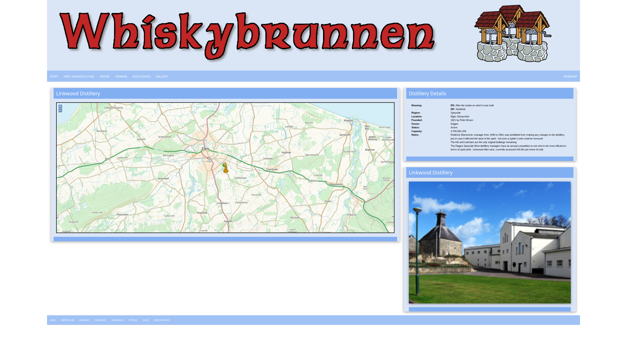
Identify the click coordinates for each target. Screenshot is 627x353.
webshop (570, 76)
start (54, 76)
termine (121, 76)
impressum (67, 320)
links (53, 320)
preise (105, 76)
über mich (118, 320)
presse (133, 320)
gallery (162, 76)
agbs (146, 320)
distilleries (141, 76)
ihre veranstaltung (79, 76)
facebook (100, 320)
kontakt (84, 320)
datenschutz (162, 320)
